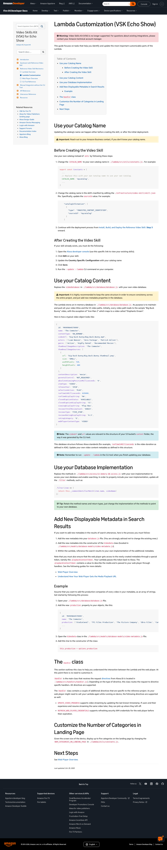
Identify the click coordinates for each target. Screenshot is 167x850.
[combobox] (27, 26)
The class (67, 97)
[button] (42, 26)
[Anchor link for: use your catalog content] (113, 280)
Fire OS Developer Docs (15, 11)
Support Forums (25, 128)
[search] (43, 52)
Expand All (27, 44)
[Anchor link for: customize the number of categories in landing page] (87, 731)
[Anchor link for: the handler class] (86, 661)
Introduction (24, 59)
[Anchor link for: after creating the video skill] (102, 240)
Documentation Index (27, 131)
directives (106, 678)
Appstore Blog (25, 134)
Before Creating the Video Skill (78, 67)
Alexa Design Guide (26, 119)
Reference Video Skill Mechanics (31, 69)
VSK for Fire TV (25, 111)
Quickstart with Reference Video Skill (31, 64)
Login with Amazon (26, 125)
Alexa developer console (78, 251)
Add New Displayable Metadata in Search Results (81, 86)
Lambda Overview (29, 72)
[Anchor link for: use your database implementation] (135, 467)
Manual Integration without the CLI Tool (32, 86)
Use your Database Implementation (75, 82)
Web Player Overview (30, 78)
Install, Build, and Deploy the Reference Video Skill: (126, 227)
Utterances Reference (28, 94)
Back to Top (83, 784)
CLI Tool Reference (29, 82)
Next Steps (64, 109)
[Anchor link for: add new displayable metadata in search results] (73, 526)
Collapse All (19, 44)
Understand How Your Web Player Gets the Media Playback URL (87, 576)
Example (68, 91)
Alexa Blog (23, 137)
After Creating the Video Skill (77, 72)
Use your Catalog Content (71, 78)
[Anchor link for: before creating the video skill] (105, 150)
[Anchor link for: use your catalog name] (108, 125)
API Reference (25, 91)
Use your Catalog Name (70, 63)
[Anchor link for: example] (70, 586)
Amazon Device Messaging (29, 122)
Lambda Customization (32, 75)
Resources (24, 97)
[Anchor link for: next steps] (81, 752)
